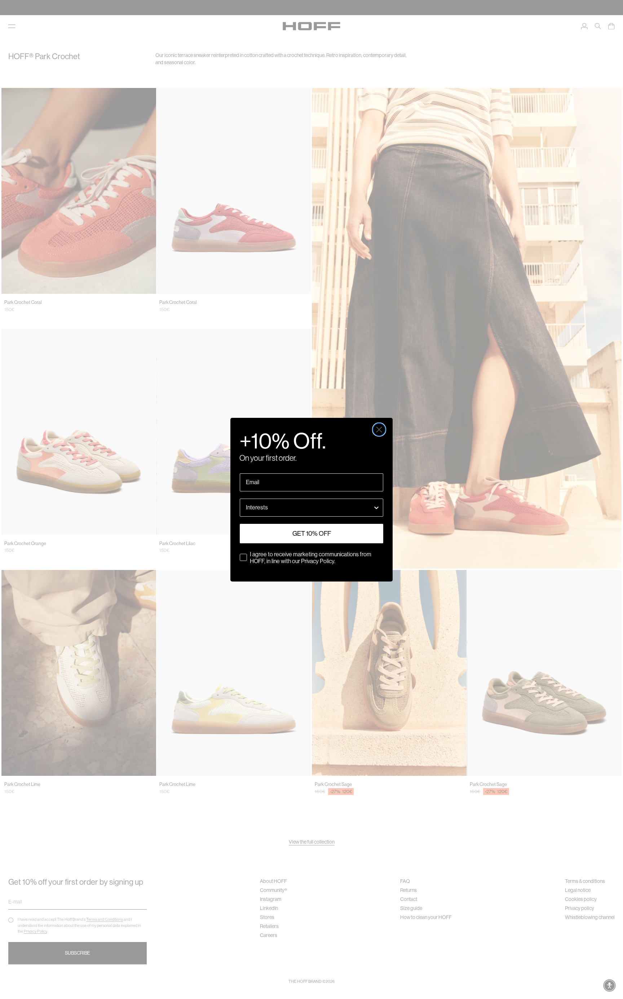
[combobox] (309, 507)
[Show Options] (376, 507)
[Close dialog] (379, 429)
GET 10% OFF (311, 533)
